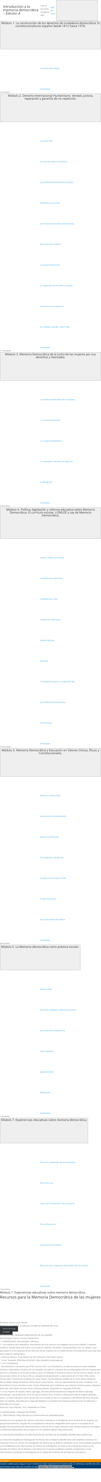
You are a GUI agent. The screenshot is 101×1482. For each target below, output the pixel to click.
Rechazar (51, 1467)
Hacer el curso (9, 1329)
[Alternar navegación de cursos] (77, 10)
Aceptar (42, 1467)
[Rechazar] (73, 1467)
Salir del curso (52, 10)
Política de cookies (64, 1467)
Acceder (6, 1332)
